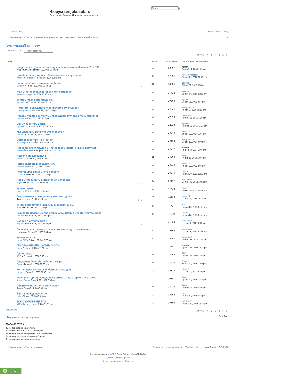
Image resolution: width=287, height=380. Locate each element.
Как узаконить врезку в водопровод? (40, 131)
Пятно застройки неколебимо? (36, 163)
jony (18, 248)
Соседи (20, 118)
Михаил (20, 86)
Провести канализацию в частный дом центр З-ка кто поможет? (57, 147)
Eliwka (22, 174)
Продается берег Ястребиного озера (39, 261)
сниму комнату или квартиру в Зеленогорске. (45, 204)
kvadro (20, 158)
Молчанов (187, 179)
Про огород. (24, 253)
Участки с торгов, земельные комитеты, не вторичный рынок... (57, 277)
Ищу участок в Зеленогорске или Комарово (44, 91)
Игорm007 (22, 240)
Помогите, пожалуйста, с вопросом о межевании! (48, 107)
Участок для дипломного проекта (38, 171)
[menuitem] (20, 31)
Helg (19, 296)
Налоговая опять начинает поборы (39, 83)
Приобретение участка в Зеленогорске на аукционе (49, 75)
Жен (19, 207)
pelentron (186, 115)
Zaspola (185, 83)
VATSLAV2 (22, 304)
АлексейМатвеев (25, 78)
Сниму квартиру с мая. (31, 123)
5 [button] (223, 55)
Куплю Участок (26, 237)
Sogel (19, 182)
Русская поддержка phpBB (118, 358)
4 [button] (219, 55)
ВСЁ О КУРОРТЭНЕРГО (31, 301)
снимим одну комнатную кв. (35, 99)
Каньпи (20, 94)
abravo (185, 147)
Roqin (184, 155)
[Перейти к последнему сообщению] (190, 67)
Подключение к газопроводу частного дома (44, 196)
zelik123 (20, 134)
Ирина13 (21, 126)
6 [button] (226, 55)
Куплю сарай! (25, 188)
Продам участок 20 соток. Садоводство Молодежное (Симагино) (57, 115)
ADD (19, 256)
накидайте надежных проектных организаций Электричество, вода (59, 212)
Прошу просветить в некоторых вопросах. (43, 179)
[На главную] (28, 16)
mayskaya (22, 142)
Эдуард (20, 223)
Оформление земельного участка (38, 285)
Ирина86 (186, 196)
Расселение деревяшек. (32, 155)
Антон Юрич (23, 280)
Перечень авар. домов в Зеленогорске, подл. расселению (53, 229)
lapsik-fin (21, 102)
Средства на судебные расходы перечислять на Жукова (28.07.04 (58, 67)
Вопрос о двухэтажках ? (32, 220)
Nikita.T (185, 269)
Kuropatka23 (25, 110)
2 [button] (211, 55)
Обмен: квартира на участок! (35, 139)
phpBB (111, 354)
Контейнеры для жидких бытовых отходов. (44, 269)
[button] (229, 55)
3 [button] (215, 55)
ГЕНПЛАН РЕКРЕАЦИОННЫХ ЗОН (38, 245)
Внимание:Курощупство (32, 293)
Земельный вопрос (22, 46)
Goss (19, 264)
